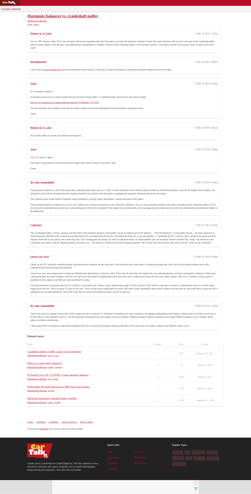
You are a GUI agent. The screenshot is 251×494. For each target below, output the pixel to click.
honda (55, 379)
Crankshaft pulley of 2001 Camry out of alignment (54, 351)
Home (30, 422)
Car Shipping (198, 452)
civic (50, 379)
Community (97, 3)
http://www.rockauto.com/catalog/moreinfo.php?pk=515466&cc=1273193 (64, 102)
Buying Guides (30, 3)
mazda (50, 402)
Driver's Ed (212, 452)
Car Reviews (61, 3)
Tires (187, 452)
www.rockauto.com (52, 69)
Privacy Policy (86, 422)
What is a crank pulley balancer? (44, 363)
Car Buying (178, 458)
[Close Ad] (195, 482)
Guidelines (54, 422)
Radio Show (140, 457)
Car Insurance (179, 464)
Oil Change (199, 458)
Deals (46, 3)
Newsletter (112, 463)
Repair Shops (79, 3)
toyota (30, 24)
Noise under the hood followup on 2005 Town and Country (58, 386)
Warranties (178, 452)
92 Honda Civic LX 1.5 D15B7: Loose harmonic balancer (58, 375)
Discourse (43, 429)
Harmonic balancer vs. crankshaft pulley (62, 16)
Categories (41, 422)
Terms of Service (69, 422)
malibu (51, 367)
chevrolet (58, 367)
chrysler (51, 391)
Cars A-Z (113, 3)
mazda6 (57, 402)
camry (36, 24)
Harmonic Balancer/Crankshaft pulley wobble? (52, 398)
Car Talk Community (11, 9)
